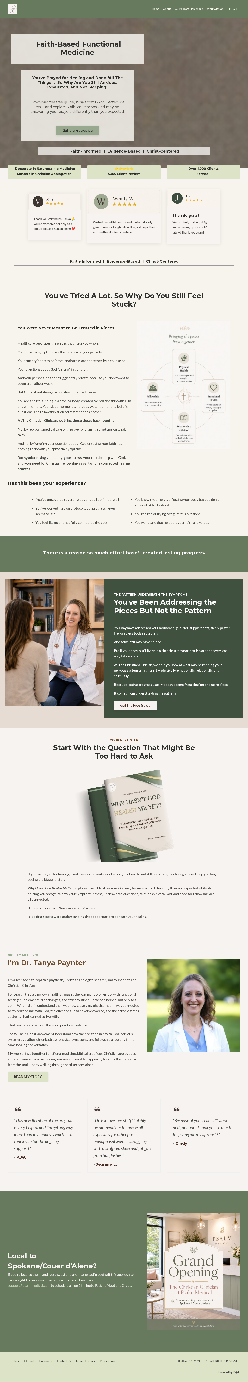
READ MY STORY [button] (28, 1077)
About (167, 8)
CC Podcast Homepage (189, 8)
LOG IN (233, 8)
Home (155, 8)
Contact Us (64, 1360)
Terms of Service (85, 1360)
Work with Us (215, 8)
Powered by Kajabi (229, 1372)
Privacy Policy (108, 1360)
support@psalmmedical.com (29, 1285)
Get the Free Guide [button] (77, 130)
